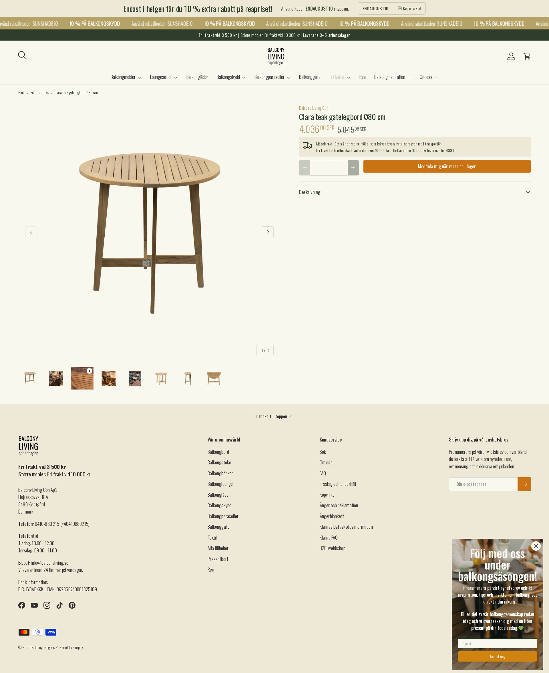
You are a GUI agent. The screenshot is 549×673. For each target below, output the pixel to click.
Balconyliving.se (42, 647)
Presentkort (218, 558)
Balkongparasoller (269, 76)
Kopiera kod (412, 8)
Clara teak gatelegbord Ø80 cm (76, 93)
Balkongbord (218, 451)
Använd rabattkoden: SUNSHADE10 (158, 23)
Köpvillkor (328, 494)
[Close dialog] (536, 546)
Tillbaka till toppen (271, 416)
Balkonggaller (310, 76)
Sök (323, 451)
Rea (362, 76)
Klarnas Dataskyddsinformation (346, 526)
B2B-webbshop (332, 548)
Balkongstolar (219, 462)
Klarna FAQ (329, 537)
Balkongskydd (228, 76)
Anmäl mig (498, 656)
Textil (212, 537)
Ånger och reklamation (339, 505)
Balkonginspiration (389, 76)
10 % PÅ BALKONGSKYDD (90, 23)
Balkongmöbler (123, 76)
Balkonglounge (220, 483)
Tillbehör (338, 76)
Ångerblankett (332, 516)
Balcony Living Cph (314, 108)
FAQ (323, 473)
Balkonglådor (197, 76)
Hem (21, 93)
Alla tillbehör (218, 548)
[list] (150, 232)
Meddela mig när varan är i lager (447, 166)
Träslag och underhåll (338, 483)
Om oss (426, 76)
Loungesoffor (161, 76)
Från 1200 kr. (40, 93)
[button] (527, 56)
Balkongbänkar (220, 473)
